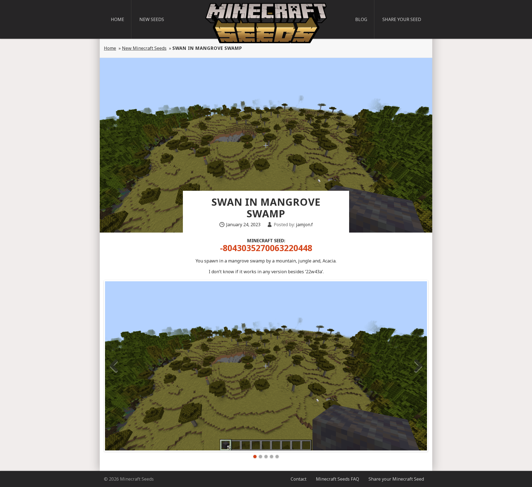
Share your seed (401, 19)
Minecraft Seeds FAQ (337, 479)
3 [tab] (266, 456)
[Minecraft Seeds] (266, 23)
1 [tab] (255, 456)
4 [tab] (271, 456)
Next (418, 366)
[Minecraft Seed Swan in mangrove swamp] (266, 365)
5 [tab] (277, 456)
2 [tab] (260, 456)
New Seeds (151, 19)
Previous (113, 366)
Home (117, 19)
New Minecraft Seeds (144, 48)
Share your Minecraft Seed (396, 479)
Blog (361, 19)
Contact (298, 479)
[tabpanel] (266, 365)
